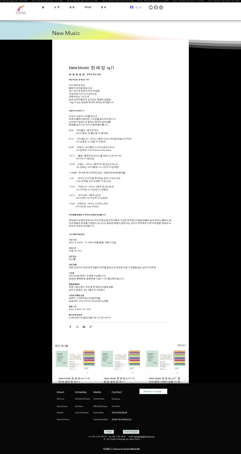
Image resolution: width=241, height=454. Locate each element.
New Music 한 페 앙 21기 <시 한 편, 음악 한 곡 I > (119, 380)
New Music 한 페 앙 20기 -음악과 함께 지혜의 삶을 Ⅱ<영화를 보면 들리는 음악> (164, 380)
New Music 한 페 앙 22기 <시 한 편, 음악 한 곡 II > (74, 380)
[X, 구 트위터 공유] (77, 326)
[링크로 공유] (90, 326)
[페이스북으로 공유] (70, 326)
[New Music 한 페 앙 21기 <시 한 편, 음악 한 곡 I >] (120, 362)
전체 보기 (182, 345)
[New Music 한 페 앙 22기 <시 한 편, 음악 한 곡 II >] (75, 362)
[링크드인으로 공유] (84, 326)
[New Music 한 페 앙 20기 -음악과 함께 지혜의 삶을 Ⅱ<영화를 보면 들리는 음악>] (166, 362)
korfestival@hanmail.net (144, 437)
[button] (57, 7)
